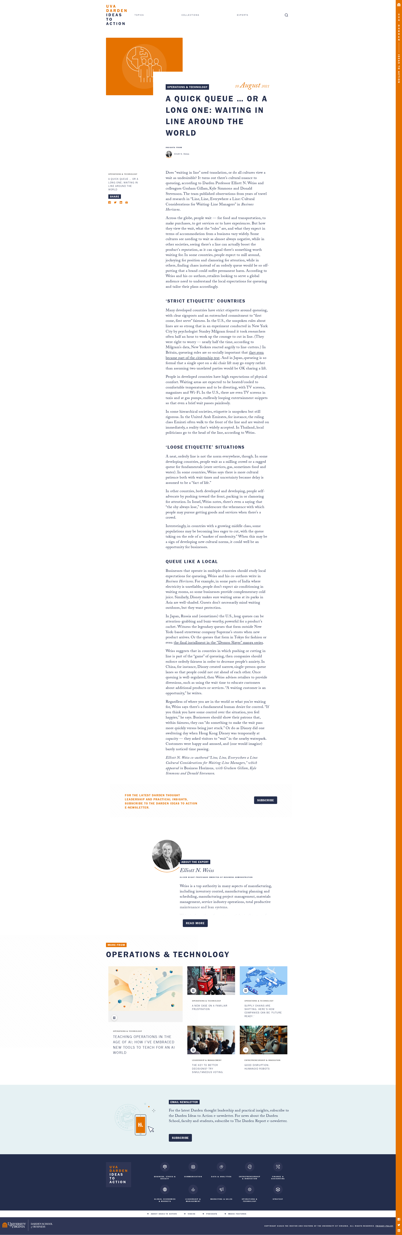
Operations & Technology (187, 87)
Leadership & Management (207, 1060)
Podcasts (211, 1214)
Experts (243, 15)
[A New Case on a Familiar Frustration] (211, 980)
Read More (195, 923)
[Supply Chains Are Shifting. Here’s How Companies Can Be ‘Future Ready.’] (263, 980)
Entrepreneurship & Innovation (262, 1060)
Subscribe (265, 800)
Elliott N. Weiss (181, 153)
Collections (190, 15)
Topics (139, 14)
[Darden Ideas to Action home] (118, 1175)
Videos (191, 1214)
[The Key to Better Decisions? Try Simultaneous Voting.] (211, 1040)
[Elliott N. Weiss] (169, 154)
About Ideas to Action (164, 1214)
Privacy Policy (384, 1226)
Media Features (237, 1214)
